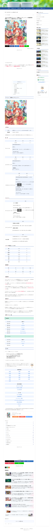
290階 (29, 377)
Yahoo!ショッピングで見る (29, 416)
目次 (18, 81)
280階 (19, 377)
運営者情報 (21, 528)
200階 (29, 371)
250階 (19, 375)
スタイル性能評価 (19, 394)
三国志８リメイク (39, 24)
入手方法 (16, 84)
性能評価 (16, 90)
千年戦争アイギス (39, 20)
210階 (10, 373)
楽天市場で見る (22, 416)
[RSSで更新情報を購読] (9, 467)
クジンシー (23, 327)
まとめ (15, 94)
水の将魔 (23, 329)
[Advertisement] (19, 56)
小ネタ (19, 405)
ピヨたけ (42, 90)
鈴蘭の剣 (37, 22)
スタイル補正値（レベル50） (18, 88)
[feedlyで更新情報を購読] (7, 467)
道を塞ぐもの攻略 (19, 387)
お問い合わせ (31, 528)
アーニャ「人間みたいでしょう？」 (18, 83)
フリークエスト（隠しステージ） (19, 400)
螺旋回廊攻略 (19, 396)
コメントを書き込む (19, 521)
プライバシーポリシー (26, 528)
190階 (19, 371)
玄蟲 (23, 323)
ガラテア (23, 343)
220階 (19, 373)
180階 (10, 371)
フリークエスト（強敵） (19, 398)
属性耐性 (16, 89)
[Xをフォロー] (5, 467)
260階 (29, 375)
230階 (29, 373)
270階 (10, 377)
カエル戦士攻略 (19, 389)
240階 (10, 375)
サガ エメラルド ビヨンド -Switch (16, 413)
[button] (33, 14)
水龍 (23, 345)
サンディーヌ (23, 341)
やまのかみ (23, 325)
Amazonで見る (15, 416)
